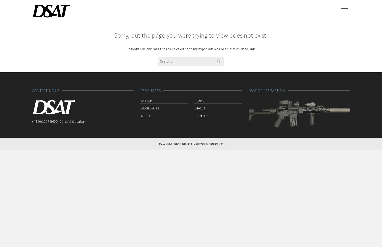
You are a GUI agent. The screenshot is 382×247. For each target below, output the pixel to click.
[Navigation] (344, 11)
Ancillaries (150, 108)
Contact (202, 116)
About (200, 108)
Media (145, 116)
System (147, 101)
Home (199, 101)
